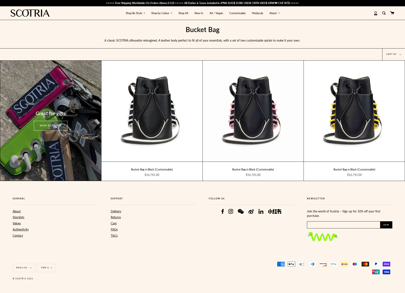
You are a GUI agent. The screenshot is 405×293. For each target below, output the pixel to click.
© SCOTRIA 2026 (23, 278)
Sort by (392, 54)
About (17, 211)
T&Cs (114, 235)
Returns (116, 217)
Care (114, 223)
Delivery (116, 211)
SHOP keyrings (51, 125)
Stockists (18, 217)
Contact (18, 235)
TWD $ (45, 267)
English (22, 267)
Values (17, 223)
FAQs (114, 229)
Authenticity (21, 229)
